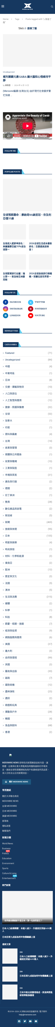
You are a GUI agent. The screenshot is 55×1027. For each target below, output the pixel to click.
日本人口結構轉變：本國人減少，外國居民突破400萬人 (36, 958)
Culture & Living (9, 873)
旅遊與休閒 (28, 529)
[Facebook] (19, 1021)
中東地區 (28, 373)
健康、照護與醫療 (28, 407)
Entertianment (9, 878)
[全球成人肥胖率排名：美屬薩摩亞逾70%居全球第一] (14, 232)
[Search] (52, 7)
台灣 (28, 441)
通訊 (28, 698)
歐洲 (28, 569)
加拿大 (28, 420)
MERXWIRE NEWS (10, 801)
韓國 (28, 718)
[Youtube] (30, 1021)
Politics (5, 853)
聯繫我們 (6, 831)
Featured (28, 353)
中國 (28, 366)
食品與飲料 (28, 725)
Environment (8, 863)
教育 (28, 502)
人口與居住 (28, 393)
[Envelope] (36, 1021)
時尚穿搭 (28, 549)
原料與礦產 (28, 434)
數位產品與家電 (28, 508)
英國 (28, 664)
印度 (28, 427)
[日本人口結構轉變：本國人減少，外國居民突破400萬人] (9, 956)
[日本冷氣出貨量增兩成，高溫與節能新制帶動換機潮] (9, 992)
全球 (28, 413)
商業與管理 (28, 447)
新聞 (28, 522)
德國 (28, 488)
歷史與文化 (28, 576)
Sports (5, 868)
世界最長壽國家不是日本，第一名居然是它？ (23, 920)
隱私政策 (6, 826)
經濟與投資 (28, 630)
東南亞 (28, 563)
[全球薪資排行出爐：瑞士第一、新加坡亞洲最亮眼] (14, 262)
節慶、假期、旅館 (28, 623)
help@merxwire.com (27, 1015)
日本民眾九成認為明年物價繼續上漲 (18, 937)
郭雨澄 (7, 85)
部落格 (5, 821)
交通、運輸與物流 (28, 386)
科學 (28, 610)
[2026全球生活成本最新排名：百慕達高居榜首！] (40, 232)
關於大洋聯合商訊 (10, 796)
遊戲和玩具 (28, 705)
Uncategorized (28, 359)
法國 (28, 583)
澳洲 (28, 590)
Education (6, 858)
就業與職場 (28, 461)
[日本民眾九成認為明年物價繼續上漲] (9, 974)
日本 (28, 535)
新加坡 (28, 515)
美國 (28, 644)
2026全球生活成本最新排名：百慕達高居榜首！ (40, 246)
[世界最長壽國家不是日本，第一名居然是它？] (27, 907)
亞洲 (28, 380)
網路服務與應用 (28, 637)
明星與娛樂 (28, 542)
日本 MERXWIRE (9, 811)
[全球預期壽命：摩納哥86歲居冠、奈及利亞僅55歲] (27, 195)
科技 (28, 617)
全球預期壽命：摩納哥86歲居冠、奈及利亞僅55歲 (27, 216)
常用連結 (6, 790)
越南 (28, 678)
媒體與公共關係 (28, 454)
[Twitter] (25, 1021)
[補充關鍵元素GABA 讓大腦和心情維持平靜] (27, 50)
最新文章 (6, 944)
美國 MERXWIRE (9, 816)
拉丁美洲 (28, 495)
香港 (28, 732)
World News (7, 844)
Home (6, 19)
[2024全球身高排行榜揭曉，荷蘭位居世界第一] (40, 262)
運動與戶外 (28, 711)
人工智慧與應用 (28, 400)
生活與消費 (28, 596)
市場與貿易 (28, 475)
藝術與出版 (28, 671)
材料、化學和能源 (28, 556)
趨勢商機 (28, 684)
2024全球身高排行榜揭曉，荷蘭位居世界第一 (40, 275)
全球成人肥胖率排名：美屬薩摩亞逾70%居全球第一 (14, 246)
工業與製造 (28, 468)
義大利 (28, 651)
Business (6, 848)
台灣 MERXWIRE (9, 806)
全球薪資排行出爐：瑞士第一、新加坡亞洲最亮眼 (14, 276)
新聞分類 (6, 838)
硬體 (28, 603)
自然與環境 (28, 657)
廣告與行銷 (28, 481)
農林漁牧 (28, 691)
